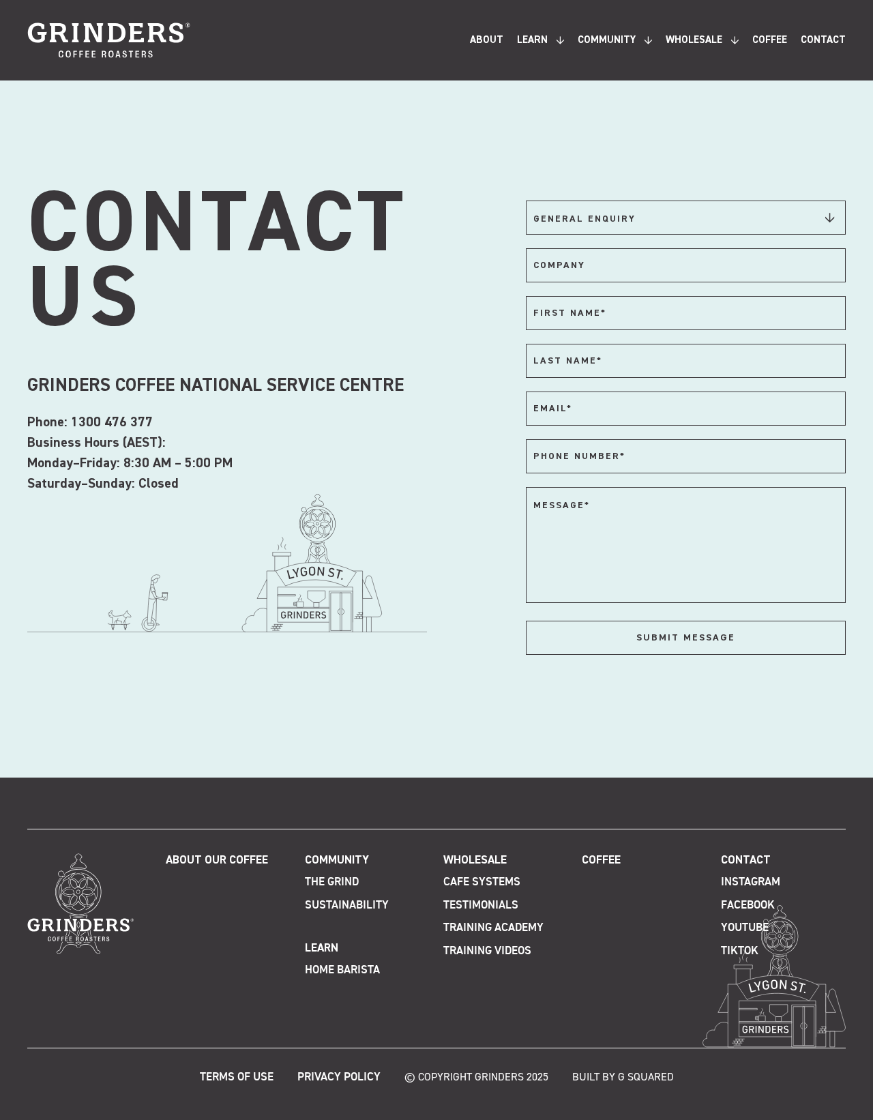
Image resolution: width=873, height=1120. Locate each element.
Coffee (769, 40)
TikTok (739, 951)
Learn (532, 40)
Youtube (745, 928)
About (486, 40)
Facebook (748, 905)
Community (607, 40)
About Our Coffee (217, 860)
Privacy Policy (339, 1077)
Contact (823, 40)
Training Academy (493, 928)
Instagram (750, 882)
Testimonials (480, 905)
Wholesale (694, 40)
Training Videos (487, 951)
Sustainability (347, 905)
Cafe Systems (481, 882)
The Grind (332, 882)
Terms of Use (236, 1077)
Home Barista (342, 970)
